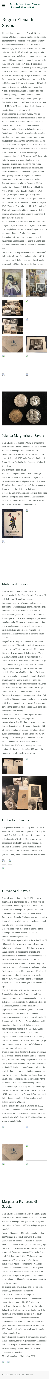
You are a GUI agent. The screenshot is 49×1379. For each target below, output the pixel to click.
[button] (3, 5)
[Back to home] (24, 5)
